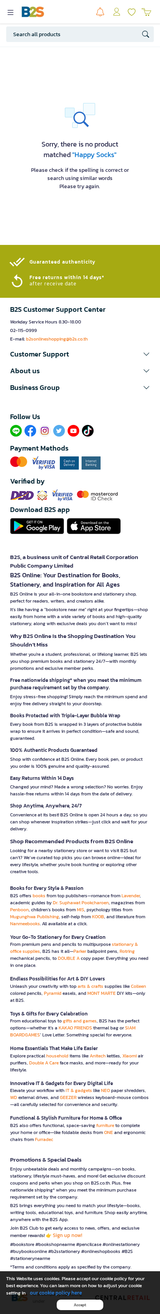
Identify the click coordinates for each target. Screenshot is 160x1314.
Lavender (131, 895)
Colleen (138, 986)
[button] (80, 354)
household (57, 1055)
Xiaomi (129, 1055)
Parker (79, 951)
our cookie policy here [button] (56, 1293)
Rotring (127, 951)
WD (13, 1097)
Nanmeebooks (25, 923)
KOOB (98, 916)
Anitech (98, 1055)
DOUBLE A (69, 958)
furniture (105, 1125)
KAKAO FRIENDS (75, 1027)
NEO (105, 1090)
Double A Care (44, 1062)
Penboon (19, 909)
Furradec (44, 1139)
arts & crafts (90, 986)
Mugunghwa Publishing (34, 916)
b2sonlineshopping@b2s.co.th (57, 338)
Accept (80, 1305)
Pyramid (52, 993)
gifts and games (80, 1020)
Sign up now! (67, 1235)
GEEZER (68, 1097)
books (39, 895)
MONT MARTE (101, 993)
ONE (108, 1132)
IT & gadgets (79, 1090)
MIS (80, 909)
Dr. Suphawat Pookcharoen (81, 902)
